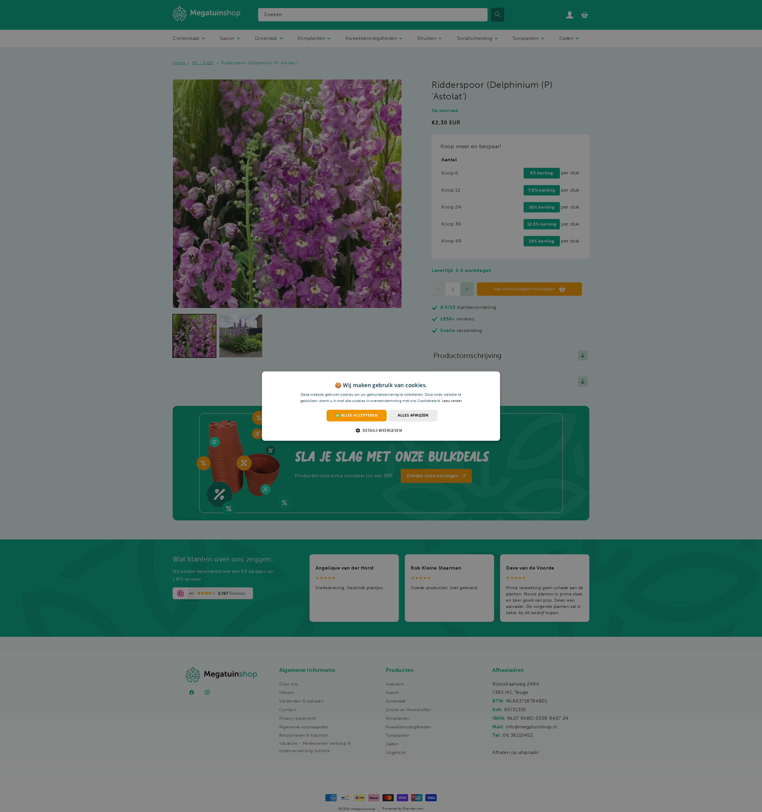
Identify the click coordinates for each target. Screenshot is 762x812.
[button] (381, 430)
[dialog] (381, 406)
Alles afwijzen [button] (413, 415)
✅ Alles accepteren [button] (356, 415)
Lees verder (452, 401)
